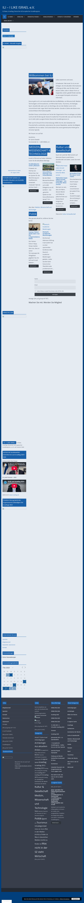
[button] (14, 17)
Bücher (37, 755)
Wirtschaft (40, 856)
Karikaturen (40, 779)
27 (4, 688)
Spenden (76, 17)
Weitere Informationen (65, 899)
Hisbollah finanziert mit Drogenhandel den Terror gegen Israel (57, 769)
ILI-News (10, 17)
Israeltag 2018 (39, 775)
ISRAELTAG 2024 (55, 721)
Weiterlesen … (34, 190)
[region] (55, 50)
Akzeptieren (76, 899)
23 (14, 685)
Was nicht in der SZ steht (41, 847)
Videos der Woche (40, 829)
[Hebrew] (8, 33)
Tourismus (42, 822)
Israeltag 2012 (40, 765)
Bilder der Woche (41, 752)
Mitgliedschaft (6, 642)
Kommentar (54, 763)
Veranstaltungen (33, 17)
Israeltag (20, 17)
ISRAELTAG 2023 (55, 718)
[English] (3, 33)
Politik (38, 818)
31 (7, 675)
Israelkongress (48, 17)
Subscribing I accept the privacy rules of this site (50, 291)
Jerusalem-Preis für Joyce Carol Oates (75, 175)
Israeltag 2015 (40, 770)
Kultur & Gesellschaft (69, 214)
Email (36, 285)
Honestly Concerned (64, 17)
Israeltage (70, 725)
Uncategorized (40, 826)
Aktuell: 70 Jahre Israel (41, 737)
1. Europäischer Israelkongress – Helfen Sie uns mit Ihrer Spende (58, 745)
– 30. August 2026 (14, 172)
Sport (44, 818)
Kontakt (5, 647)
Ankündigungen (40, 740)
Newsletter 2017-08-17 (41, 813)
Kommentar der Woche (41, 781)
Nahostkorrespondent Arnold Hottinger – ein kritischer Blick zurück (61, 181)
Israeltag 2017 (41, 773)
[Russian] (11, 33)
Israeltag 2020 (41, 777)
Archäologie (40, 742)
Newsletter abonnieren (9, 645)
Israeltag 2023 (55, 714)
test (35, 823)
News (36, 811)
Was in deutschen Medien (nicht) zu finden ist (41, 840)
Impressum (6, 721)
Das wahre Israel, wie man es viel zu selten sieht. (57, 777)
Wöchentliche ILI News (14, 170)
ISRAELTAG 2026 (55, 711)
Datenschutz (6, 718)
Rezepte (70, 748)
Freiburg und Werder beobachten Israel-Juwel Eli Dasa (58, 758)
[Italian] (10, 33)
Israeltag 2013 (39, 768)
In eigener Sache (72, 721)
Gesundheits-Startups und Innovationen (47, 173)
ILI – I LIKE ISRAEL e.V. (19, 7)
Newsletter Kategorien (39, 815)
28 (7, 688)
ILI (4, 17)
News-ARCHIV (8, 20)
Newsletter (40, 811)
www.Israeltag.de (14, 495)
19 (24, 681)
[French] (5, 33)
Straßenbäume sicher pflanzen (34, 165)
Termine (53, 730)
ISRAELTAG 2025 (55, 708)
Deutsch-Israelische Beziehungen (47, 233)
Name (36, 279)
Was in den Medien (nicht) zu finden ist (41, 831)
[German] (6, 33)
